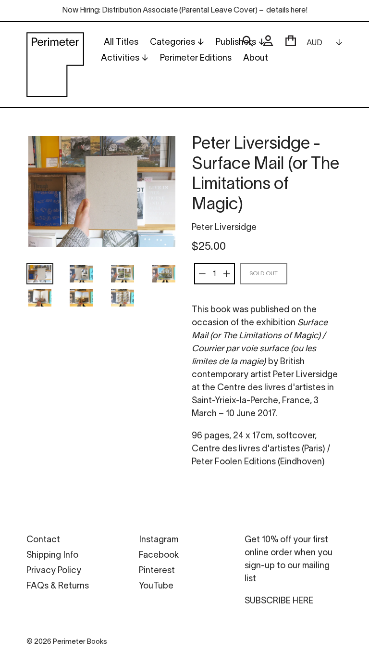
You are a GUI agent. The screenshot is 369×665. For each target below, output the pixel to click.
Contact (43, 540)
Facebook (159, 555)
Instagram (158, 540)
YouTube (156, 586)
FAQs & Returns (57, 586)
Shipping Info (52, 555)
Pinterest (157, 571)
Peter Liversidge (224, 228)
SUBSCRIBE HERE (279, 601)
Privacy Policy (53, 571)
